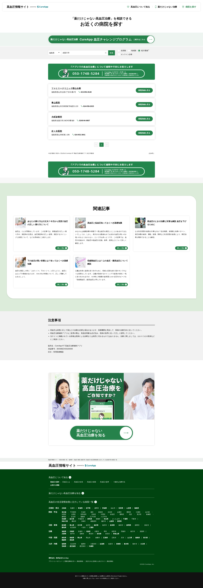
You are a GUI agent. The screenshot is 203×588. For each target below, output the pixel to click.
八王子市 (104, 516)
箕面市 (142, 531)
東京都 (64, 512)
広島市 (114, 537)
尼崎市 (82, 534)
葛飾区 (83, 516)
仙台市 (113, 508)
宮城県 (104, 508)
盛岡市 (96, 508)
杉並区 (112, 514)
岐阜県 (112, 525)
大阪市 (96, 531)
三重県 (91, 527)
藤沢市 (103, 521)
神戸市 (72, 534)
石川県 (79, 525)
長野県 (119, 521)
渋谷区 (93, 514)
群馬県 (89, 519)
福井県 (96, 525)
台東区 (119, 512)
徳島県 (137, 537)
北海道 (64, 508)
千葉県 (125, 519)
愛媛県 (64, 540)
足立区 (73, 516)
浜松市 (146, 525)
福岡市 (83, 544)
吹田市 (114, 531)
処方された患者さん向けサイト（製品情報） (100, 561)
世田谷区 (84, 514)
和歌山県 (116, 534)
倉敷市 (97, 537)
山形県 (128, 508)
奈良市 (107, 534)
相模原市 (94, 521)
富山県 (72, 525)
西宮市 (91, 534)
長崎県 (118, 544)
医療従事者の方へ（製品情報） (74, 561)
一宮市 (83, 527)
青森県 (80, 508)
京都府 (72, 531)
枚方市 (132, 531)
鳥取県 (64, 537)
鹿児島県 (73, 546)
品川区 (147, 512)
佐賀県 (102, 544)
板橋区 (148, 514)
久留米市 (94, 544)
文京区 (110, 512)
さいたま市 (116, 519)
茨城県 (64, 519)
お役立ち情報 (54, 485)
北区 (130, 514)
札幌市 (72, 508)
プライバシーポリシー (56, 561)
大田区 (73, 514)
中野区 (103, 514)
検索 (111, 53)
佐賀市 (110, 544)
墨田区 (129, 512)
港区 (92, 512)
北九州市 (73, 544)
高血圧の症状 (78, 482)
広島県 (105, 537)
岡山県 (79, 537)
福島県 (136, 508)
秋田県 (121, 508)
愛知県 (64, 527)
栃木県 (72, 519)
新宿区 (100, 512)
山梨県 (111, 521)
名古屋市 (73, 527)
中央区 (83, 512)
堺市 (105, 531)
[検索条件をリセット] (105, 52)
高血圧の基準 (104, 482)
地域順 (133, 50)
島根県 (72, 537)
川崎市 (83, 521)
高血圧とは (66, 482)
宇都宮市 (81, 519)
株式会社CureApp (62, 558)
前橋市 (98, 519)
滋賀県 (64, 531)
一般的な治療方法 (119, 482)
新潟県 (64, 525)
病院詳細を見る (144, 90)
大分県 (142, 544)
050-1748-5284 (86, 74)
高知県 (72, 540)
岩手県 (88, 508)
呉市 (122, 537)
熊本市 (134, 544)
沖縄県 (91, 546)
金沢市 (88, 525)
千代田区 (73, 512)
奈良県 (99, 534)
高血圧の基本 (54, 482)
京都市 (80, 531)
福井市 (104, 525)
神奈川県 (65, 521)
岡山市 (88, 537)
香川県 (145, 537)
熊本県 (126, 544)
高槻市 (123, 531)
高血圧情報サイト (18, 6)
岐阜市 (121, 525)
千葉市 (134, 519)
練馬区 (64, 516)
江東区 (138, 512)
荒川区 (139, 514)
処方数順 (145, 50)
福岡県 (64, 544)
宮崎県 (64, 546)
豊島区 (122, 514)
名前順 (123, 50)
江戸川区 (93, 516)
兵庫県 (64, 534)
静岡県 (128, 525)
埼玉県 (106, 519)
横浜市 (74, 521)
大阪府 (88, 531)
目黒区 (64, 514)
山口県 (129, 537)
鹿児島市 (83, 546)
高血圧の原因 (91, 482)
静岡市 (137, 525)
